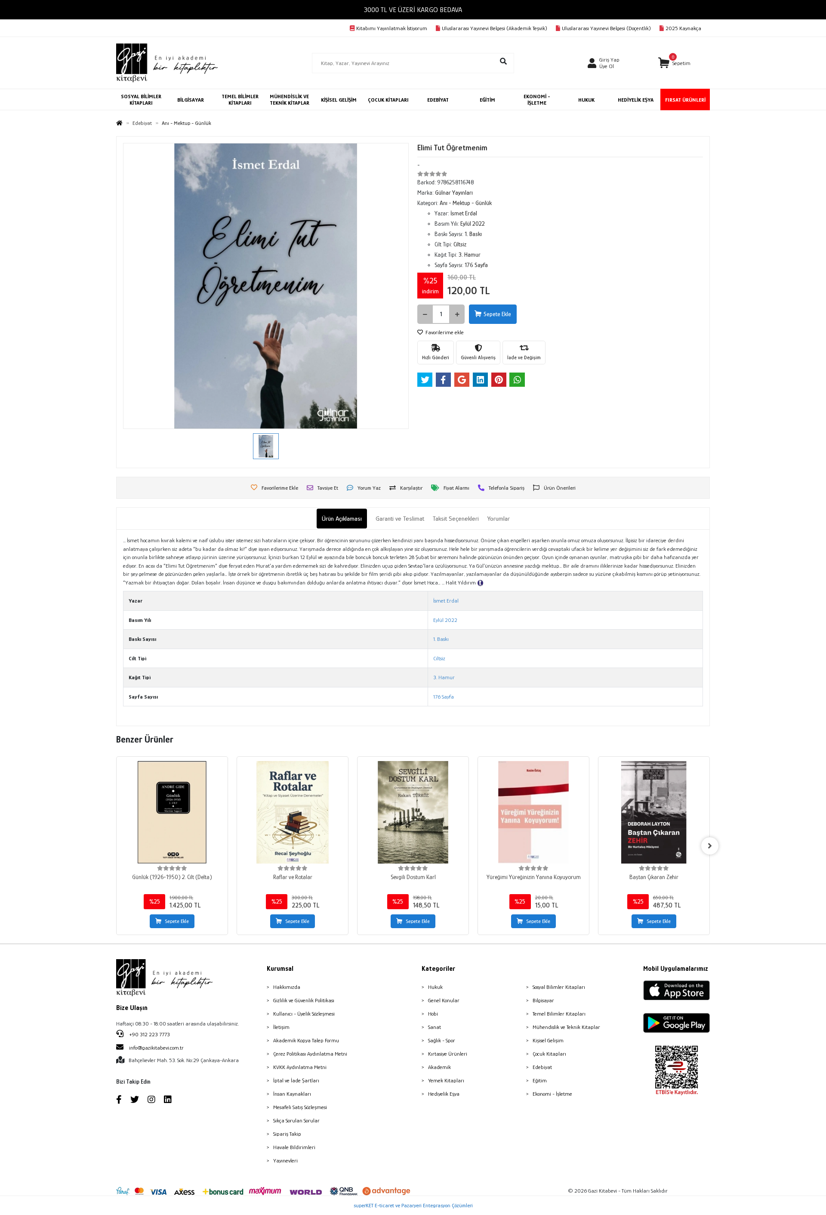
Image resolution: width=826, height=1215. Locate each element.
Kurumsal (280, 969)
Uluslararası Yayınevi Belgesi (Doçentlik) (606, 28)
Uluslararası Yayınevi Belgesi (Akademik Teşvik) (494, 28)
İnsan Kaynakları (292, 1094)
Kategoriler (438, 969)
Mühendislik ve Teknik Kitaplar (566, 1027)
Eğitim (540, 1080)
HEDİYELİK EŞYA (635, 99)
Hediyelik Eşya (443, 1094)
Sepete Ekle (497, 314)
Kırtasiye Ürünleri (447, 1053)
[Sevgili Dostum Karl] (413, 812)
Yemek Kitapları (446, 1080)
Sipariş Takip (287, 1134)
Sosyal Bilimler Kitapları (559, 987)
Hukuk (435, 987)
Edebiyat (542, 1067)
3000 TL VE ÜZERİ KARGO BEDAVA (413, 10)
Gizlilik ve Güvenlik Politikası (303, 1000)
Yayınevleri (285, 1160)
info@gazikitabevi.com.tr (156, 1047)
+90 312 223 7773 (149, 1034)
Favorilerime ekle (444, 332)
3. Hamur (444, 677)
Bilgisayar (543, 1000)
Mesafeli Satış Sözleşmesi (300, 1107)
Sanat (434, 1027)
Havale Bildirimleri (294, 1147)
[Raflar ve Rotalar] (292, 812)
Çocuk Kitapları (549, 1053)
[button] (674, 63)
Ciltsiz (439, 658)
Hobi (433, 1013)
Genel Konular (443, 1000)
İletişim (281, 1027)
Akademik (439, 1067)
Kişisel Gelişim (548, 1040)
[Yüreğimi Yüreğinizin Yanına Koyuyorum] (533, 812)
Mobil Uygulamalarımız (675, 969)
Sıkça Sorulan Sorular (296, 1120)
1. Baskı (441, 639)
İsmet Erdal (446, 600)
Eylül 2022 (445, 620)
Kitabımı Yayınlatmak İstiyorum (391, 28)
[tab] (342, 519)
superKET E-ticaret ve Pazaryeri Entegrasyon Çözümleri (413, 1205)
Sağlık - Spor (441, 1040)
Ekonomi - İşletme (552, 1094)
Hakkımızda (286, 987)
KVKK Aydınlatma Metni (300, 1067)
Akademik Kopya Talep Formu (306, 1040)
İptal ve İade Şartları (296, 1080)
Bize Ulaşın (132, 1008)
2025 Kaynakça (683, 28)
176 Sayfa (443, 696)
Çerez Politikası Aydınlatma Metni (310, 1053)
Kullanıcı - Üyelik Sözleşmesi (304, 1013)
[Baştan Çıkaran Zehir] (654, 812)
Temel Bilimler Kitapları (559, 1013)
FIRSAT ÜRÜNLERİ (685, 99)
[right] (710, 845)
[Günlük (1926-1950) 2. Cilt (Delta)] (172, 812)
